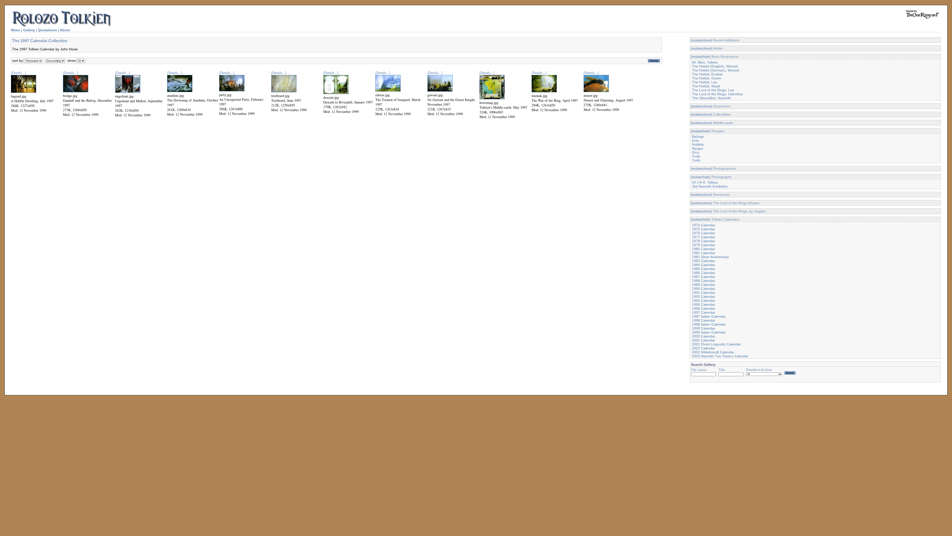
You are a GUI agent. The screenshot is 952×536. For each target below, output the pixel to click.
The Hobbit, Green (706, 78)
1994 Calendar (703, 300)
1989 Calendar (703, 285)
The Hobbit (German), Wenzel (715, 70)
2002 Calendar (703, 348)
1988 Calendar (703, 281)
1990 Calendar (703, 289)
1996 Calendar (703, 308)
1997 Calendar (703, 312)
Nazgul (697, 148)
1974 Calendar (703, 225)
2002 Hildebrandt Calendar (713, 352)
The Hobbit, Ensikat (707, 74)
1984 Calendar (703, 265)
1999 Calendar (703, 328)
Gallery (29, 30)
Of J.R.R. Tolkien (705, 182)
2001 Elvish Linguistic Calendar (716, 344)
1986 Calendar (703, 273)
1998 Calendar (703, 320)
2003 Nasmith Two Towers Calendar (720, 356)
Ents (695, 140)
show (707, 40)
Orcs (695, 152)
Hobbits (698, 144)
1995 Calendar (703, 304)
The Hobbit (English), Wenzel (715, 66)
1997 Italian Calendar (709, 316)
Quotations (47, 30)
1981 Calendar (703, 253)
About (65, 30)
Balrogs (698, 136)
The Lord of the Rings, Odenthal (717, 94)
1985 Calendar (703, 269)
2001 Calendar (703, 340)
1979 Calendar (703, 245)
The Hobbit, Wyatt (706, 86)
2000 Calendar (703, 336)
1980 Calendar (703, 249)
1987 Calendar (703, 277)
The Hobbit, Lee (704, 82)
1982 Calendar (703, 261)
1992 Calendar (703, 297)
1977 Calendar (703, 237)
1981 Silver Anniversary (710, 257)
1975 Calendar (703, 229)
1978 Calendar (703, 241)
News (15, 30)
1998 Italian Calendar (709, 324)
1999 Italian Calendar (709, 332)
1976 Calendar (703, 233)
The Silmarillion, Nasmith (711, 98)
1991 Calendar (703, 293)
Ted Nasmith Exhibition (710, 186)
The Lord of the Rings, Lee (713, 90)
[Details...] (18, 72)
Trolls (696, 156)
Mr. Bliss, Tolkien (705, 62)
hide (706, 57)
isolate (697, 40)
